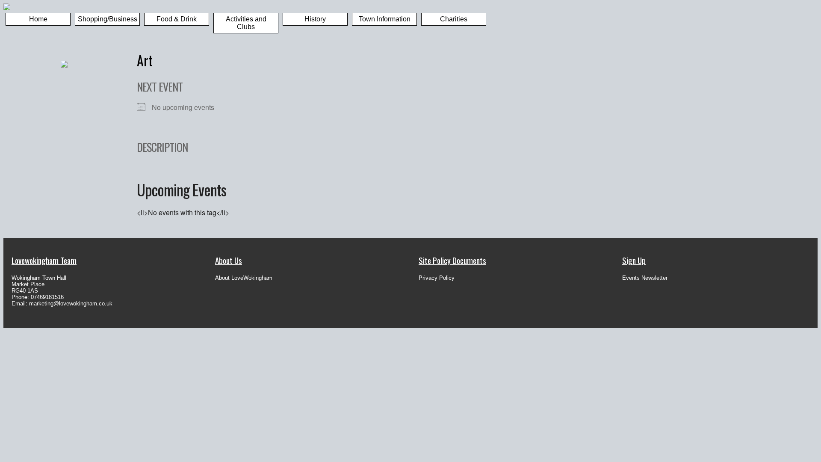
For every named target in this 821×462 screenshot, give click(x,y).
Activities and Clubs (246, 22)
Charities (453, 19)
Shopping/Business (107, 19)
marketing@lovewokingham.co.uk (70, 303)
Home (38, 19)
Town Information (384, 19)
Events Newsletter (644, 278)
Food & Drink (177, 19)
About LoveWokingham (243, 278)
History (315, 19)
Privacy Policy (437, 278)
